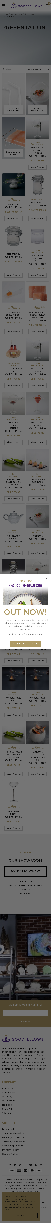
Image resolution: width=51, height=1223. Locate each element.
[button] (46, 578)
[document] (25, 611)
